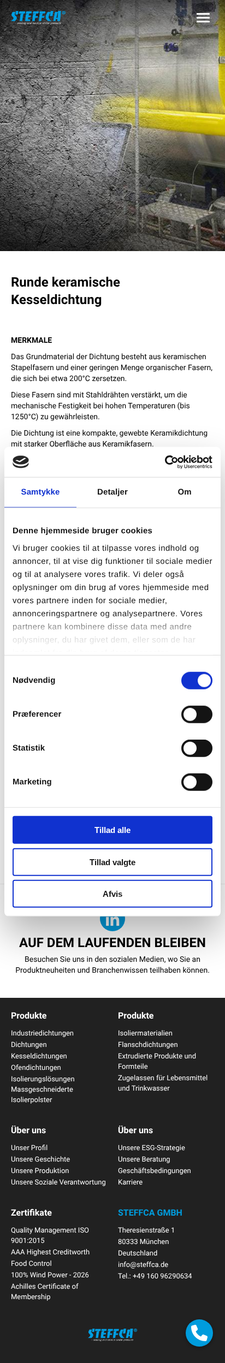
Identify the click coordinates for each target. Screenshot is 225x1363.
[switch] (196, 714)
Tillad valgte (112, 861)
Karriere (130, 1182)
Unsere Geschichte (40, 1159)
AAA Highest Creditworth (50, 1252)
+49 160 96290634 (162, 1276)
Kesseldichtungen (39, 1056)
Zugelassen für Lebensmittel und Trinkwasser (163, 1083)
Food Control (31, 1263)
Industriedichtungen (42, 1033)
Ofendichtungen (36, 1067)
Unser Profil (29, 1147)
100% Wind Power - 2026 (50, 1274)
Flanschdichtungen (148, 1044)
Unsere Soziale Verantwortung (58, 1182)
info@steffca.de (143, 1264)
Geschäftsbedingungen (154, 1170)
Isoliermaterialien (145, 1033)
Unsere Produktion (40, 1170)
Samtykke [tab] (40, 492)
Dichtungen (29, 1044)
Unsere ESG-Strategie (151, 1147)
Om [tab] (184, 492)
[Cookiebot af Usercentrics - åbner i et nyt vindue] (164, 462)
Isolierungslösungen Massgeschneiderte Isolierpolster (43, 1089)
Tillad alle (112, 830)
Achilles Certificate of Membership (45, 1291)
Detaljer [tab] (112, 492)
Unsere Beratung (144, 1159)
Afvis (112, 893)
